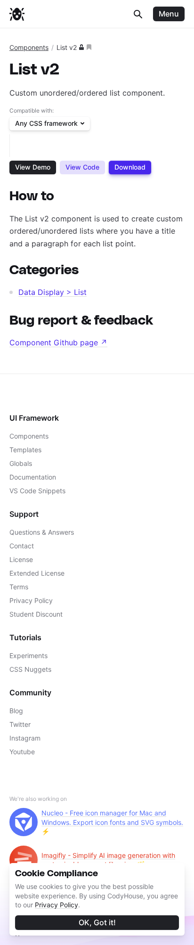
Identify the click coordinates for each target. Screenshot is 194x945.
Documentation (32, 477)
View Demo (32, 167)
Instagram (24, 738)
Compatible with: (31, 110)
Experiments (28, 656)
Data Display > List (52, 292)
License (21, 559)
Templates (25, 450)
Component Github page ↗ (58, 342)
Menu (169, 13)
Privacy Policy (56, 905)
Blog (16, 711)
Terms (18, 587)
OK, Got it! (97, 922)
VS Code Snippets (37, 491)
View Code (82, 167)
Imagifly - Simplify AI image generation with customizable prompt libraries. (108, 860)
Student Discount (36, 614)
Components (28, 47)
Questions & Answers (41, 532)
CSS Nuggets (30, 669)
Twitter (20, 724)
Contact (21, 546)
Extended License (37, 573)
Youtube (22, 752)
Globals (20, 463)
